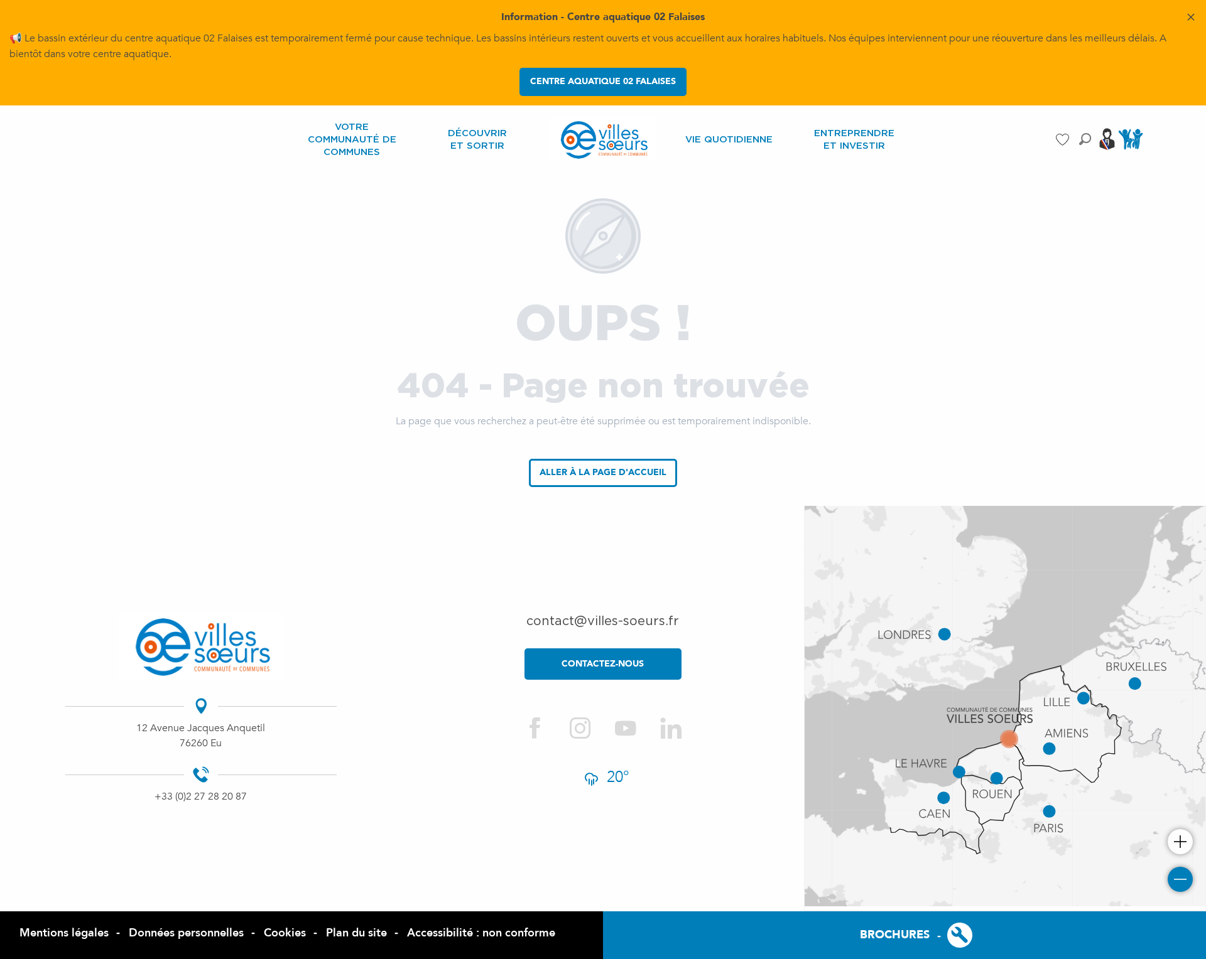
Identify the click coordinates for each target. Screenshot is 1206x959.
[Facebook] (535, 729)
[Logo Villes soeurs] (201, 646)
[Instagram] (580, 729)
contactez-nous (603, 664)
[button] (1085, 139)
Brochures (895, 935)
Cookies (285, 933)
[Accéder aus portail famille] (1130, 149)
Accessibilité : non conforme (481, 933)
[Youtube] (625, 729)
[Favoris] (1064, 140)
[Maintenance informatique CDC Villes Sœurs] (950, 935)
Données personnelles (186, 933)
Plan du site (356, 933)
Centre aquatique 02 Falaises (603, 81)
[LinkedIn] (670, 729)
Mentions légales (64, 933)
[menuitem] (352, 139)
